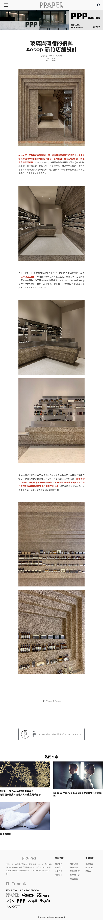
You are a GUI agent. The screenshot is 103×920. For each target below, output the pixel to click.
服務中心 (89, 871)
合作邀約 (74, 864)
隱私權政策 (75, 871)
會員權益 (89, 864)
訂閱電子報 (75, 875)
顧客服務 (89, 867)
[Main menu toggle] (6, 5)
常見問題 (58, 871)
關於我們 (58, 864)
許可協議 (74, 867)
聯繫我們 (58, 867)
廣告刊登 (74, 879)
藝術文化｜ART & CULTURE (51, 56)
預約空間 (58, 875)
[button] (98, 5)
